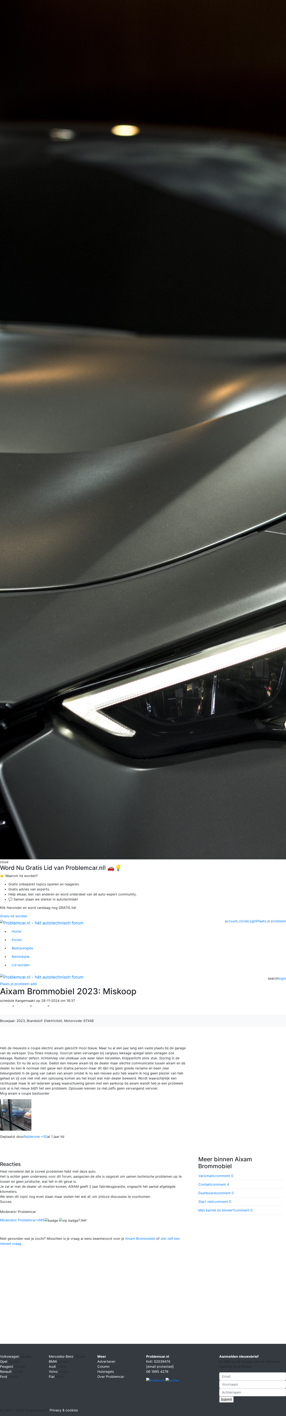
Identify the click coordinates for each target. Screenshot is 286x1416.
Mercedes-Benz (62, 1356)
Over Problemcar (110, 1376)
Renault (6, 1371)
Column (103, 1366)
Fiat (52, 1376)
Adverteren (106, 1361)
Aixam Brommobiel (140, 1238)
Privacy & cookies (64, 1410)
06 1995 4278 (157, 1371)
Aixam (40, 1006)
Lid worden (21, 965)
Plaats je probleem (271, 921)
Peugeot (7, 1366)
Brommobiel (61, 1006)
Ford (4, 1376)
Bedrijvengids (22, 948)
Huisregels (105, 1371)
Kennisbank (21, 956)
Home (16, 931)
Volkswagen (10, 1356)
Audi (53, 1366)
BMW (53, 1361)
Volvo (54, 1371)
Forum (17, 940)
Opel (4, 1361)
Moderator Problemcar (22, 1220)
